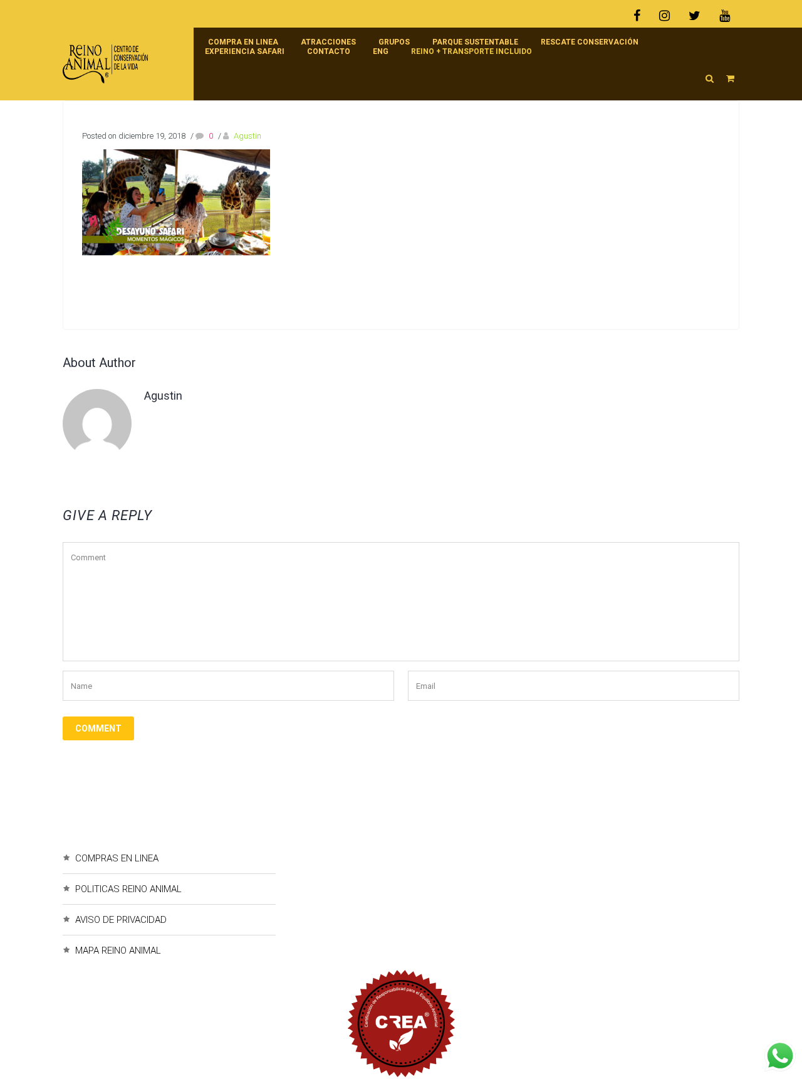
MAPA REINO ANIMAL (118, 950)
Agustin (247, 136)
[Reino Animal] (122, 64)
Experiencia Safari (244, 51)
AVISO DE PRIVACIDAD (121, 919)
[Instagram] (664, 15)
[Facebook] (641, 15)
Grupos (394, 42)
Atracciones (328, 42)
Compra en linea (243, 42)
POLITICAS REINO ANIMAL (128, 889)
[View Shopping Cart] (730, 78)
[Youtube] (724, 15)
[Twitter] (694, 15)
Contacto (328, 51)
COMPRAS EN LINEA (117, 858)
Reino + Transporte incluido (471, 51)
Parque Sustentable (475, 42)
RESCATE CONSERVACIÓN (589, 42)
